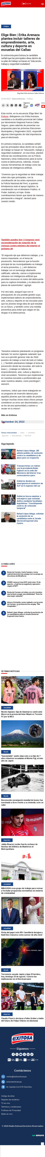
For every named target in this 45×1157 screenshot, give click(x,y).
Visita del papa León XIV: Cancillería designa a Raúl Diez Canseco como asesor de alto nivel (21, 933)
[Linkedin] (16, 105)
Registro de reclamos (10, 1099)
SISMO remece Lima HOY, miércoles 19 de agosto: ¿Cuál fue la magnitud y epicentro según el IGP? (24, 584)
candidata (31, 433)
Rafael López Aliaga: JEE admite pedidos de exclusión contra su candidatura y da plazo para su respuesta (30, 454)
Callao (22, 433)
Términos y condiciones (11, 1107)
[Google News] (28, 1054)
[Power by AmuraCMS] (38, 1135)
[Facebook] (12, 105)
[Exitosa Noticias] (6, 3)
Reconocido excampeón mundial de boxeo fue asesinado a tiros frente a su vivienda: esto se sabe (22, 802)
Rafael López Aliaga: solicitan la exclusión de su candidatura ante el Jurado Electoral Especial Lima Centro (30, 518)
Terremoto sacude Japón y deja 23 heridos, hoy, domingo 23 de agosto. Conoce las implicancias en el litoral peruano (21, 976)
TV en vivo (5, 1103)
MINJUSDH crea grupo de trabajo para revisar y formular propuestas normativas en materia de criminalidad (22, 890)
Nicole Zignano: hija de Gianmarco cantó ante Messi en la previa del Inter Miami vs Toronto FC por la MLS (21, 714)
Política (6, 26)
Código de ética (7, 1096)
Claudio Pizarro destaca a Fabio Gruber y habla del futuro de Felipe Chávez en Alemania (22, 1019)
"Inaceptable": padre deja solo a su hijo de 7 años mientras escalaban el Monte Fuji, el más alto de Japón (22, 758)
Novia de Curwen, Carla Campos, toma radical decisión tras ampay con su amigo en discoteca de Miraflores (25, 574)
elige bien (5, 436)
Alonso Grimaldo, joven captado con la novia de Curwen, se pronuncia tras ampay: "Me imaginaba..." (25, 604)
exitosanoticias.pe (14, 1082)
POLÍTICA (28, 436)
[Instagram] (24, 1054)
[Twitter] (7, 105)
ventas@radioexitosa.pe (16, 1077)
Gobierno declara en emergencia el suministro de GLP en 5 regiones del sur (30, 483)
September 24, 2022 (12, 421)
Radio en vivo (6, 1114)
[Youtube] (20, 1054)
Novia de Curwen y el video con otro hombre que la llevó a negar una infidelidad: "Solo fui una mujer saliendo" (24, 594)
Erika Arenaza (16, 436)
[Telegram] (20, 105)
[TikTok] (31, 1054)
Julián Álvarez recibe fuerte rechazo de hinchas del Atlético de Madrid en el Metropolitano (19, 846)
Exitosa (4, 116)
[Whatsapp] (3, 105)
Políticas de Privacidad (11, 1110)
